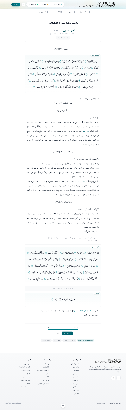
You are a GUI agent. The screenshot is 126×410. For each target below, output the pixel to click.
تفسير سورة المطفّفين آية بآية (85, 340)
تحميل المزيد (66, 333)
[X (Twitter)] (113, 378)
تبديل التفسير (63, 38)
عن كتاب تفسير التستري (69, 340)
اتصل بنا (16, 4)
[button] (71, 12)
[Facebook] (118, 378)
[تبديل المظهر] (23, 4)
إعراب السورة (57, 340)
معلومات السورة (46, 340)
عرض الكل (57, 333)
